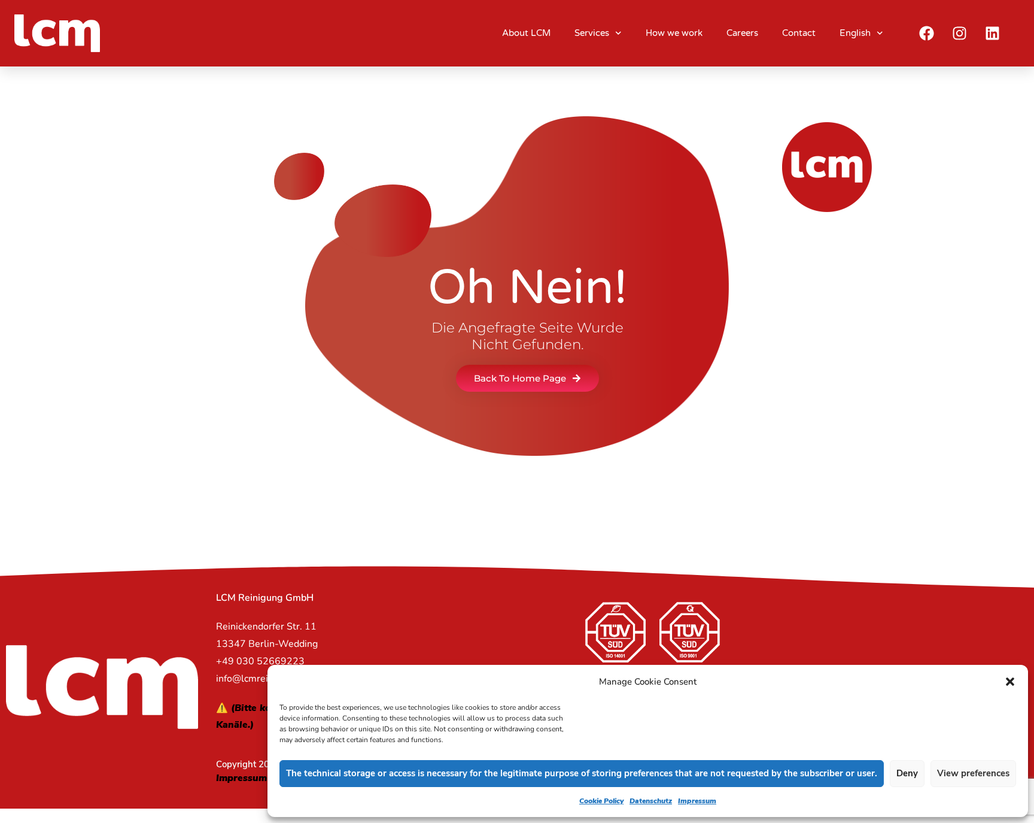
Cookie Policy (601, 801)
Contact (799, 33)
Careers (742, 33)
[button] (1010, 682)
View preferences (973, 773)
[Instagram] (960, 33)
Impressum (697, 801)
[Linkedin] (993, 33)
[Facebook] (927, 33)
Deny (907, 773)
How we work (674, 33)
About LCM (526, 33)
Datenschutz (650, 801)
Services (591, 33)
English (855, 33)
